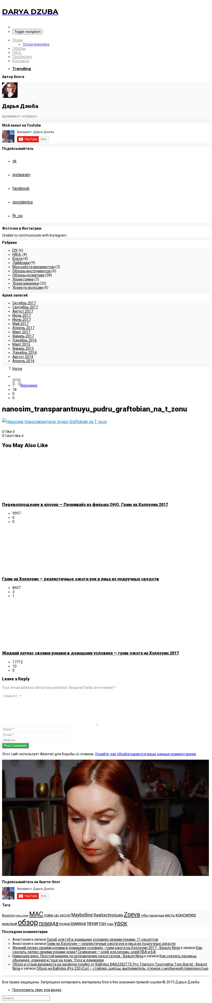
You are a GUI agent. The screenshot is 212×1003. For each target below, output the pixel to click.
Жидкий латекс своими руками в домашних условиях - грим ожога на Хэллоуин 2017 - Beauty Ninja (96, 948)
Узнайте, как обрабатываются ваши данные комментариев (145, 754)
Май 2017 (20, 324)
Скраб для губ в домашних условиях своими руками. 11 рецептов (102, 939)
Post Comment (15, 746)
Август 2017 (22, 311)
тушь (110, 924)
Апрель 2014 (23, 361)
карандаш (156, 915)
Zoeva (132, 914)
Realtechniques (108, 915)
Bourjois (8, 915)
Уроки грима (23, 279)
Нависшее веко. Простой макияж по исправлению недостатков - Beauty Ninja (77, 956)
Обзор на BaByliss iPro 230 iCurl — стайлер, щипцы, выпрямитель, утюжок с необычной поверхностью (122, 968)
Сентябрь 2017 (25, 307)
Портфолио (22, 57)
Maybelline (82, 915)
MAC (36, 914)
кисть (170, 915)
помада (48, 923)
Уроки (17, 40)
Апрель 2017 (23, 328)
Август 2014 (22, 357)
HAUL (16, 52)
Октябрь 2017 (24, 303)
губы (144, 915)
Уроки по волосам (27, 287)
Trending (21, 68)
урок (120, 923)
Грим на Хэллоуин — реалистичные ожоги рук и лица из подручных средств (80, 579)
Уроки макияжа (36, 44)
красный (9, 924)
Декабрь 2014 (24, 353)
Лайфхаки (21, 263)
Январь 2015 (23, 348)
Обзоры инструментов (31, 271)
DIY (15, 250)
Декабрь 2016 (24, 340)
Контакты (20, 61)
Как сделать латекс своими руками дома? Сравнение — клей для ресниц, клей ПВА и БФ (107, 950)
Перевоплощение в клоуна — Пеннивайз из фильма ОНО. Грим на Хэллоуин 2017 (85, 504)
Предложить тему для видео (37, 990)
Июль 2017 (21, 315)
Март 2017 (21, 332)
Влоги (17, 258)
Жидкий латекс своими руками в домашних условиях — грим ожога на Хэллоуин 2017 (90, 653)
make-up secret (57, 915)
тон (102, 923)
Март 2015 (21, 344)
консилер (186, 915)
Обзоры (19, 48)
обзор (28, 922)
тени (92, 923)
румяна (78, 923)
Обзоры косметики (28, 275)
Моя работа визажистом (33, 267)
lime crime (21, 915)
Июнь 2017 (21, 319)
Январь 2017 (23, 336)
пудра (64, 924)
